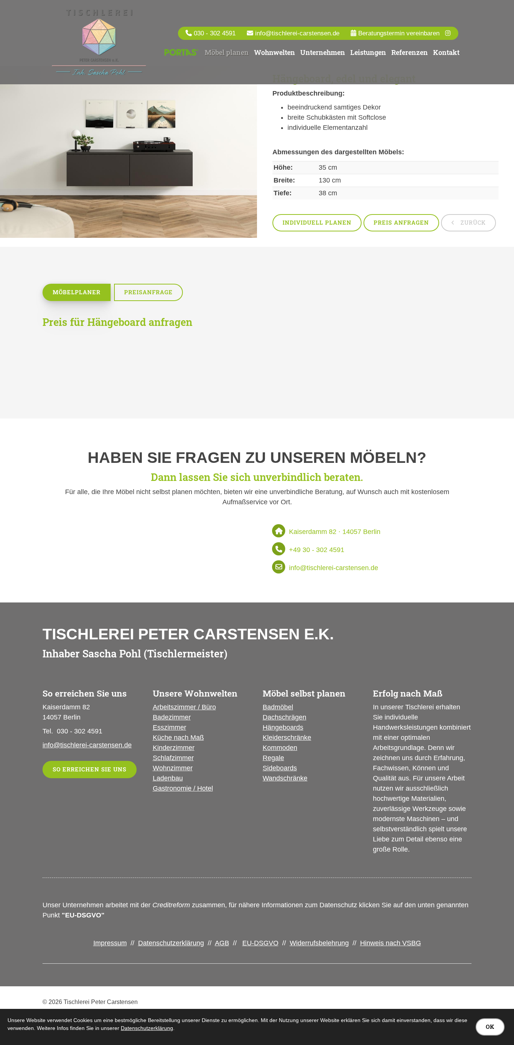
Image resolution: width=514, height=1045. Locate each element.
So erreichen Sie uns (89, 769)
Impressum (110, 943)
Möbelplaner (76, 292)
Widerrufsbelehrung (319, 943)
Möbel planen (227, 52)
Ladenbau (168, 778)
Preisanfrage (148, 292)
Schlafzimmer (173, 758)
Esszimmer (169, 727)
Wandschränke (285, 778)
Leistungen (368, 52)
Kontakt (446, 52)
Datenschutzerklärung (171, 943)
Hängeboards (283, 727)
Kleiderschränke (287, 737)
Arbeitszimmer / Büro (184, 707)
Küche (162, 737)
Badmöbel (278, 707)
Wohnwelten (274, 52)
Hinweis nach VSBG (390, 943)
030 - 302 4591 (215, 33)
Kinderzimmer (174, 747)
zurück (472, 222)
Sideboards (280, 768)
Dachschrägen (284, 717)
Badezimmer (172, 717)
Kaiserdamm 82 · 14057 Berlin (334, 531)
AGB (222, 943)
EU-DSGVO (260, 943)
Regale (273, 758)
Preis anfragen (401, 222)
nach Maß (188, 737)
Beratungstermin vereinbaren (397, 33)
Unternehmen (322, 52)
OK (490, 1026)
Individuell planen (317, 222)
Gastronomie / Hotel (183, 788)
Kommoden (280, 747)
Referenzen (409, 52)
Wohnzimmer (173, 768)
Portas (181, 52)
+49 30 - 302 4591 (316, 550)
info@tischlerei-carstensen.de (297, 33)
